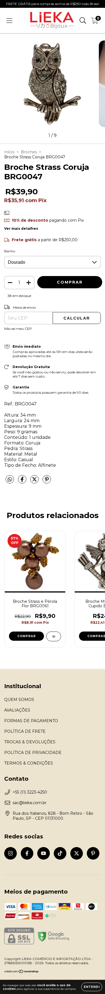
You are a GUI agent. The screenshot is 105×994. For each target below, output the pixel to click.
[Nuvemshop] (21, 972)
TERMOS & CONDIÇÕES (28, 763)
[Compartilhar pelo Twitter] (35, 481)
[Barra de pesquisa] (82, 20)
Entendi (92, 987)
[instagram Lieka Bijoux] (10, 853)
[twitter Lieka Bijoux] (76, 853)
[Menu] (9, 20)
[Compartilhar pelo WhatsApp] (10, 479)
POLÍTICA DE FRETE (25, 731)
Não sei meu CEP (18, 329)
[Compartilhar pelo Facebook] (22, 481)
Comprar (26, 636)
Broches (29, 151)
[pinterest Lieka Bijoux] (93, 853)
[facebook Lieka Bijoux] (27, 853)
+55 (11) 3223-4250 (30, 792)
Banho (9, 251)
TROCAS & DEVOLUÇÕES (29, 741)
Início (9, 151)
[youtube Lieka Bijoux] (43, 853)
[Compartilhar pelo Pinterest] (47, 481)
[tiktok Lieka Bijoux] (60, 853)
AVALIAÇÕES (17, 710)
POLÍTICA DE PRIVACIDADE (33, 752)
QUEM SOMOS (19, 699)
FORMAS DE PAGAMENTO (31, 720)
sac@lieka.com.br (29, 802)
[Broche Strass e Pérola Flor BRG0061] (53, 636)
